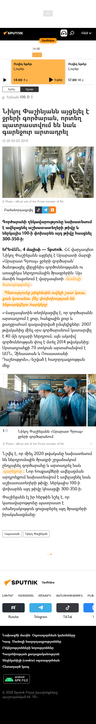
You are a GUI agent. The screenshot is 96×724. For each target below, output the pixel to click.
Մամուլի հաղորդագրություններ (36, 641)
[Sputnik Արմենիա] (14, 35)
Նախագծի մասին (16, 635)
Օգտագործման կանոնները (53, 635)
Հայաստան (12, 534)
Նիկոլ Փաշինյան (36, 534)
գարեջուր (12, 471)
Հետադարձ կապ (15, 666)
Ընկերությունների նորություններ (28, 647)
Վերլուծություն (69, 596)
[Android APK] (16, 679)
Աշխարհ (44, 596)
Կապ (6, 641)
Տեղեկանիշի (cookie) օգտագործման (31, 660)
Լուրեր (19, 68)
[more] (91, 444)
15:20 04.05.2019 (15, 141)
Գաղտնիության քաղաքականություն (30, 654)
